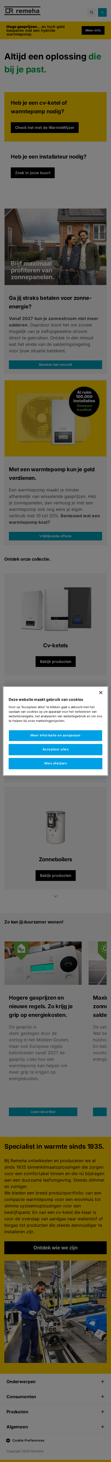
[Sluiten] (101, 692)
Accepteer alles (56, 749)
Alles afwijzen (55, 763)
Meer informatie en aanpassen (55, 735)
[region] (55, 731)
